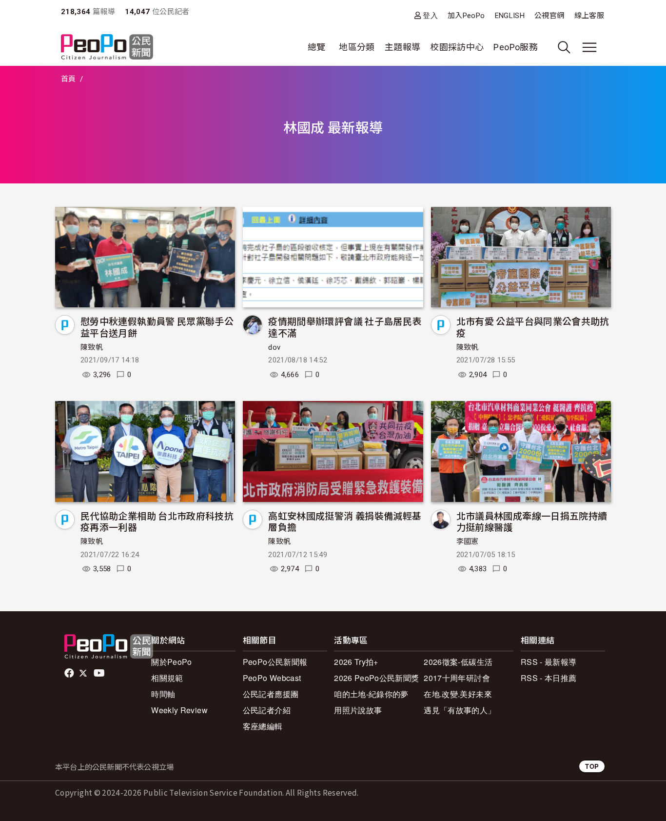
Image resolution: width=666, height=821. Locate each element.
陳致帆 (91, 347)
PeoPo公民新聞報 (275, 661)
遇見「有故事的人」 (459, 710)
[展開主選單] (589, 47)
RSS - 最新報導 (549, 661)
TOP (592, 766)
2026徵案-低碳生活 (458, 661)
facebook (70, 673)
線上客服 (589, 15)
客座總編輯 (263, 726)
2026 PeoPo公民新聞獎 (376, 677)
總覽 (317, 47)
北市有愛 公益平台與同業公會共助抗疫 (532, 326)
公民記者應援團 (271, 694)
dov (274, 347)
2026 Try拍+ (356, 661)
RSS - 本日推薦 (549, 677)
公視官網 (549, 15)
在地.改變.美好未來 (458, 694)
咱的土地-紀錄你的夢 (371, 694)
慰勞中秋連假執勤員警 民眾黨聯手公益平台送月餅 (157, 326)
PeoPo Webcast (272, 677)
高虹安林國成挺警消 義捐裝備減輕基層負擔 (344, 521)
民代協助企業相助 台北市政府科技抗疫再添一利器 (157, 521)
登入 (430, 15)
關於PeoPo (171, 661)
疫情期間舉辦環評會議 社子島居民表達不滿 (344, 326)
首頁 (68, 79)
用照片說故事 (358, 710)
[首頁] (107, 47)
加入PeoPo (466, 15)
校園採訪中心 (457, 47)
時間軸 (163, 694)
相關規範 (167, 677)
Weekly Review (179, 710)
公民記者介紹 (267, 710)
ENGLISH (510, 15)
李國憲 (467, 541)
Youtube (100, 673)
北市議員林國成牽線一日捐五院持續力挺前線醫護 (531, 521)
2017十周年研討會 (457, 677)
